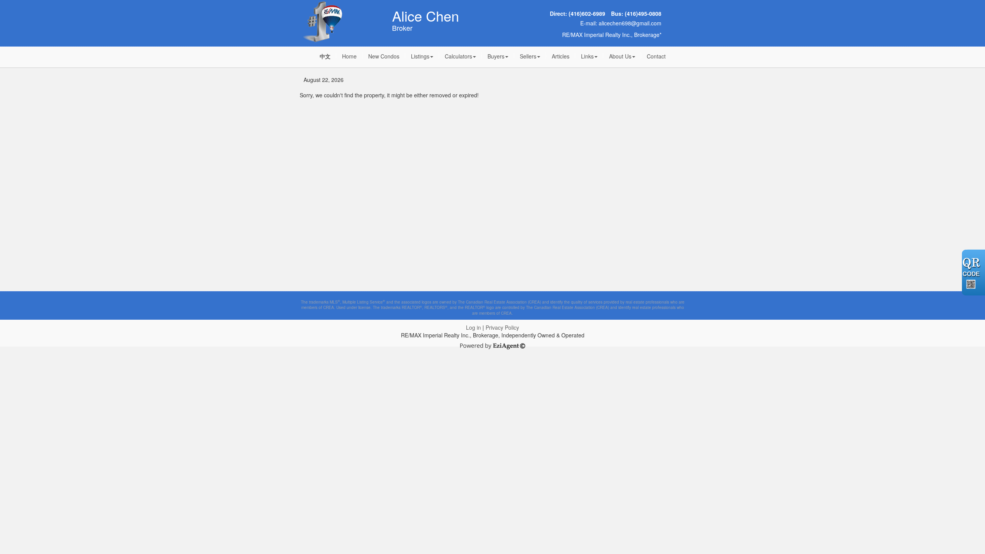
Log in (473, 327)
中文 (325, 56)
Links (587, 56)
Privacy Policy (502, 327)
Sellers (528, 56)
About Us (620, 56)
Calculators (458, 56)
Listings (420, 56)
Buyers (495, 56)
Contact (656, 56)
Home (349, 56)
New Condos (383, 56)
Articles (560, 56)
